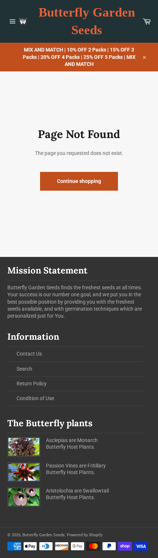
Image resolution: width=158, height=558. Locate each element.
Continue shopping (79, 181)
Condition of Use (35, 398)
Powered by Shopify (85, 535)
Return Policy (32, 383)
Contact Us (29, 354)
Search (24, 369)
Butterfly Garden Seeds (87, 21)
